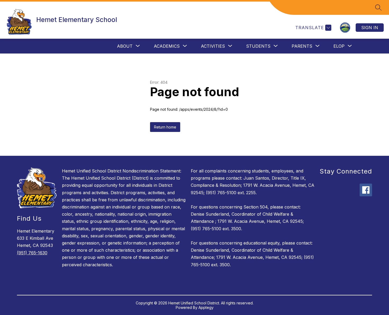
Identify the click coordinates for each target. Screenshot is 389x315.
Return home (165, 127)
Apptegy (206, 307)
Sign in (369, 27)
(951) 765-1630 (32, 252)
